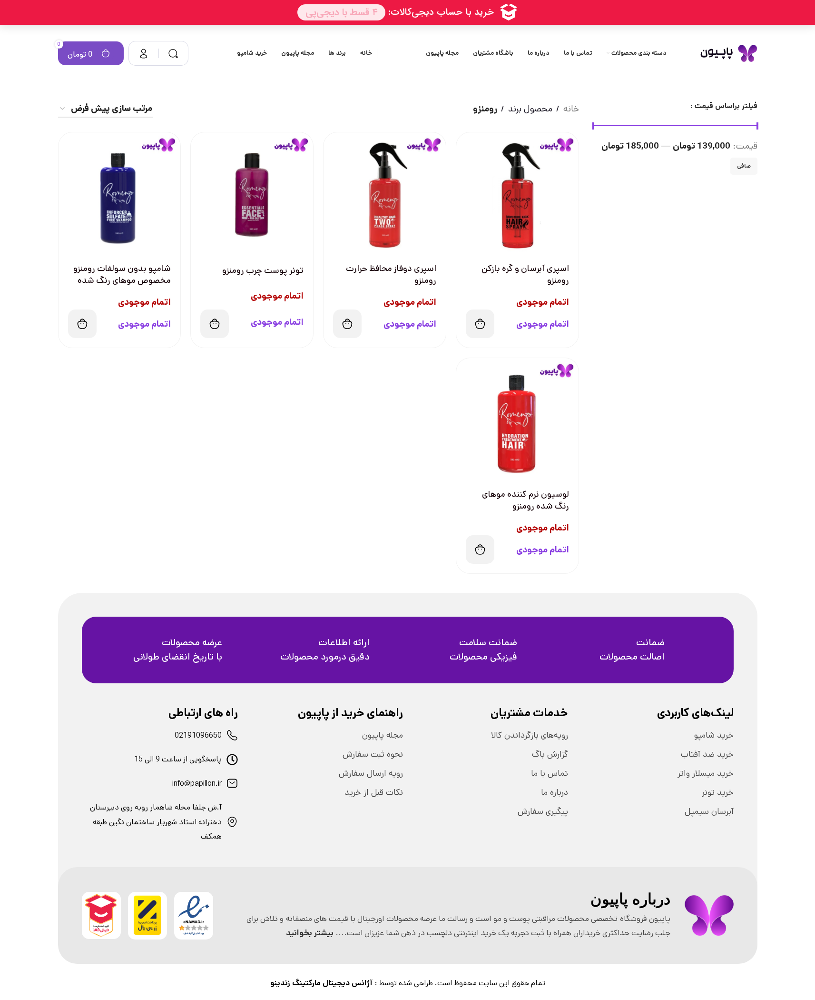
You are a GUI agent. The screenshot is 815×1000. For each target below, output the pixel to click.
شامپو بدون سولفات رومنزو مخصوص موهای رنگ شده (122, 274)
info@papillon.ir (197, 783)
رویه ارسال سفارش (371, 773)
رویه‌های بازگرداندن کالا (529, 735)
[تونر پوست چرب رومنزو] (252, 193)
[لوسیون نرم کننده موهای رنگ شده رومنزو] (517, 419)
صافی (744, 166)
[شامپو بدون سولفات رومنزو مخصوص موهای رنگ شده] (119, 193)
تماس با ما (549, 773)
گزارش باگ (550, 754)
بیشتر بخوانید (310, 933)
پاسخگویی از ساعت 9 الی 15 (178, 759)
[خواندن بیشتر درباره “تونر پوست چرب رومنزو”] (214, 324)
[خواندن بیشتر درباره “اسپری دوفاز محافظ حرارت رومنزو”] (347, 324)
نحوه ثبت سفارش (373, 754)
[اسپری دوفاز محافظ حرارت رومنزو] (384, 193)
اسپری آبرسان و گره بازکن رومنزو (525, 274)
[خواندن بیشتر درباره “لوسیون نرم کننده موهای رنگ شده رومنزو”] (480, 549)
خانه (571, 108)
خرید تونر (718, 792)
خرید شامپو (714, 735)
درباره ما (554, 792)
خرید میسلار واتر (706, 773)
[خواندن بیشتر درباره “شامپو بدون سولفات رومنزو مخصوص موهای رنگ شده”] (82, 324)
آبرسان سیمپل (709, 811)
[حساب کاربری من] (144, 53)
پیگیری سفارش (543, 811)
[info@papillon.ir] (232, 783)
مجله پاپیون (382, 735)
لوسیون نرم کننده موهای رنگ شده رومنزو (525, 500)
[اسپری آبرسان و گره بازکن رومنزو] (517, 193)
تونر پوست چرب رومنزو (263, 270)
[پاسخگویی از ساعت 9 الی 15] (232, 759)
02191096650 (198, 735)
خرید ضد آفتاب (707, 754)
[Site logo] (728, 53)
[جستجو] (173, 53)
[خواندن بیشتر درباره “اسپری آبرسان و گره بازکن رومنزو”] (480, 324)
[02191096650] (232, 735)
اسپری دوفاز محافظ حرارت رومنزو (391, 274)
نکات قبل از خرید (373, 792)
